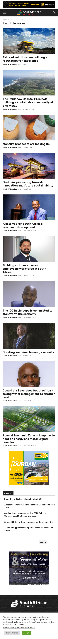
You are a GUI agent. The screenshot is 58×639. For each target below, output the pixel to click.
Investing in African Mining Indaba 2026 (23, 499)
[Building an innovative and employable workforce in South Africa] (29, 249)
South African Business (12, 64)
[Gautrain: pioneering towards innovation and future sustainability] (29, 166)
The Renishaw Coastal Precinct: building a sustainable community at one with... (28, 102)
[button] (4, 12)
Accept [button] (26, 633)
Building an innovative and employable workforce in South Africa (24, 269)
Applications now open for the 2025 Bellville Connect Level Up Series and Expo (25, 514)
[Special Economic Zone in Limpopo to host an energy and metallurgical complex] (29, 419)
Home (5, 19)
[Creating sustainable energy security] (29, 336)
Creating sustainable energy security (28, 352)
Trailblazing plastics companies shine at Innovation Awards (28, 529)
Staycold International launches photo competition (28, 522)
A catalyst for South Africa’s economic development (23, 225)
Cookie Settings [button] (12, 633)
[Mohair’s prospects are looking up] (29, 127)
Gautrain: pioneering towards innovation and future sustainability (28, 183)
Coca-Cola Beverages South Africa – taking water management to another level (29, 394)
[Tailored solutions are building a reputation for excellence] (29, 41)
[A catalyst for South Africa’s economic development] (29, 207)
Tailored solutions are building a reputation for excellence (25, 59)
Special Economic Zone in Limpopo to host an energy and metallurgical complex (29, 439)
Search (43, 542)
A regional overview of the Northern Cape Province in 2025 (29, 506)
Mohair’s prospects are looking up (26, 144)
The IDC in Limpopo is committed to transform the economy (27, 312)
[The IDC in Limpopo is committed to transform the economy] (29, 294)
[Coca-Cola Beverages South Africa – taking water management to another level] (29, 374)
